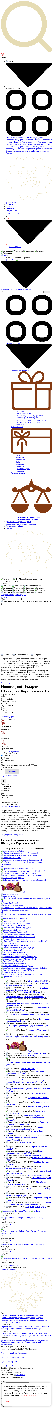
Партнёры (16, 1333)
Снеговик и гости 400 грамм (40, 1258)
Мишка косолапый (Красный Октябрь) (27, 984)
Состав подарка (7, 717)
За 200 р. (28, 1327)
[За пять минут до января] (12, 1245)
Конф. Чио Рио (28, 1069)
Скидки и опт (22, 1335)
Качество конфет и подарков (13, 1340)
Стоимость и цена (32, 1342)
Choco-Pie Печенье (32, 992)
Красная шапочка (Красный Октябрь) (27, 989)
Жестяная (24, 151)
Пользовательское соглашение (13, 1357)
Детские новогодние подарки (18, 138)
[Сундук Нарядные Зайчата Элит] (16, 1231)
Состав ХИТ (9, 756)
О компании (11, 202)
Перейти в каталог (9, 1269)
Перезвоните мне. (23, 289)
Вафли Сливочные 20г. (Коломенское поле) (28, 1203)
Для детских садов (30, 142)
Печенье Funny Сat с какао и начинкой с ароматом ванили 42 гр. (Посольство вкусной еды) (28, 1081)
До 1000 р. (20, 1327)
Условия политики (28, 1395)
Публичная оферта (9, 1361)
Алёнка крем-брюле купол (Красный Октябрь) (27, 1026)
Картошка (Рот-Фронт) (38, 1098)
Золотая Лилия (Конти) (38, 1107)
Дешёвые (19, 1329)
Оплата (9, 206)
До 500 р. (5, 1329)
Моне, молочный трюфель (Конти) (24, 1128)
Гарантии (10, 204)
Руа (29, 1051)
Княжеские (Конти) (34, 1155)
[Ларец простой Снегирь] (12, 1218)
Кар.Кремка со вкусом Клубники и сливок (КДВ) (28, 1189)
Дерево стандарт (13, 151)
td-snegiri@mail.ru (8, 289)
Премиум (37, 151)
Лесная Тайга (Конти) (37, 1175)
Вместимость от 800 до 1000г (28, 517)
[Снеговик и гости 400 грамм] (14, 1258)
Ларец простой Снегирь (34, 1218)
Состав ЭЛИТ (10, 760)
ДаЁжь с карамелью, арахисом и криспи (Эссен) (27, 1037)
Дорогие (4, 1327)
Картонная (39, 149)
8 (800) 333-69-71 (8, 1366)
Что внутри (13, 1224)
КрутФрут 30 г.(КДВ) (36, 1207)
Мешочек (45, 151)
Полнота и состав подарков (36, 1340)
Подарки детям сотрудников (31, 144)
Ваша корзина (15, 247)
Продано (12, 771)
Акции (12, 1329)
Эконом (12, 1327)
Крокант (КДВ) (28, 1055)
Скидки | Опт (11, 211)
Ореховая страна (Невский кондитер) (27, 1123)
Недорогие (28, 1329)
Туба (31, 151)
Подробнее (5, 683)
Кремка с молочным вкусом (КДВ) (26, 1194)
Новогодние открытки (30, 1333)
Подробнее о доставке (10, 751)
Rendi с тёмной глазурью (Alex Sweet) (26, 1167)
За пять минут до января (34, 1245)
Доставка (10, 208)
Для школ (17, 142)
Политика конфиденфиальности (14, 1353)
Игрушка (30, 149)
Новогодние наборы (33, 140)
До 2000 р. (37, 1327)
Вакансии (44, 1333)
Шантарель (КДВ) (32, 1115)
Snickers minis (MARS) (37, 981)
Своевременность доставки (12, 1342)
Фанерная (48, 149)
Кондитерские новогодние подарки (21, 524)
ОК (7, 1401)
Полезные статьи (13, 213)
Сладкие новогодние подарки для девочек (28, 145)
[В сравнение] (3, 781)
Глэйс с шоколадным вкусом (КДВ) (25, 1152)
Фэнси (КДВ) (26, 1142)
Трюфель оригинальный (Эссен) (25, 1072)
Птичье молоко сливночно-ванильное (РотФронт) (28, 1014)
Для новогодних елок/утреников (29, 415)
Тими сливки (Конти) (36, 1053)
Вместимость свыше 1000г (27, 519)
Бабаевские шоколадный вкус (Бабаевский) (26, 997)
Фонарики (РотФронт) (37, 1030)
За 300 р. (45, 1327)
